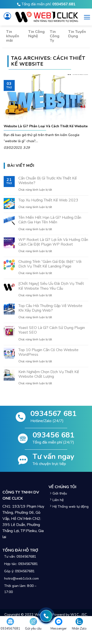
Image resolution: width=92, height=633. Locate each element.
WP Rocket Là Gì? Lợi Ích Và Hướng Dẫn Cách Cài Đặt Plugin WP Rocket (53, 242)
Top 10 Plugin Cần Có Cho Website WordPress (48, 352)
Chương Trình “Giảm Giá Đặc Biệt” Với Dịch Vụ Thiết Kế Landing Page (49, 264)
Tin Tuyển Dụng (77, 34)
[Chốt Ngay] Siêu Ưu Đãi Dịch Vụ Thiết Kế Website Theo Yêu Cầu (51, 286)
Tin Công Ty (54, 36)
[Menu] (87, 17)
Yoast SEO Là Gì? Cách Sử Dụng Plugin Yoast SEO (51, 330)
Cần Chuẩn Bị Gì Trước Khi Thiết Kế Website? (47, 180)
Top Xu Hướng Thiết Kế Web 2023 (48, 200)
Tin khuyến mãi (12, 36)
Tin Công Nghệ (36, 34)
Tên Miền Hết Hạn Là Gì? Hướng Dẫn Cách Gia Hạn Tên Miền (49, 220)
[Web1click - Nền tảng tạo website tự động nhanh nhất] (47, 17)
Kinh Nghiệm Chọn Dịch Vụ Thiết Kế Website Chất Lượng (48, 374)
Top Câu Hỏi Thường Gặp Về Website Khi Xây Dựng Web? (50, 308)
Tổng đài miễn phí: (48, 4)
